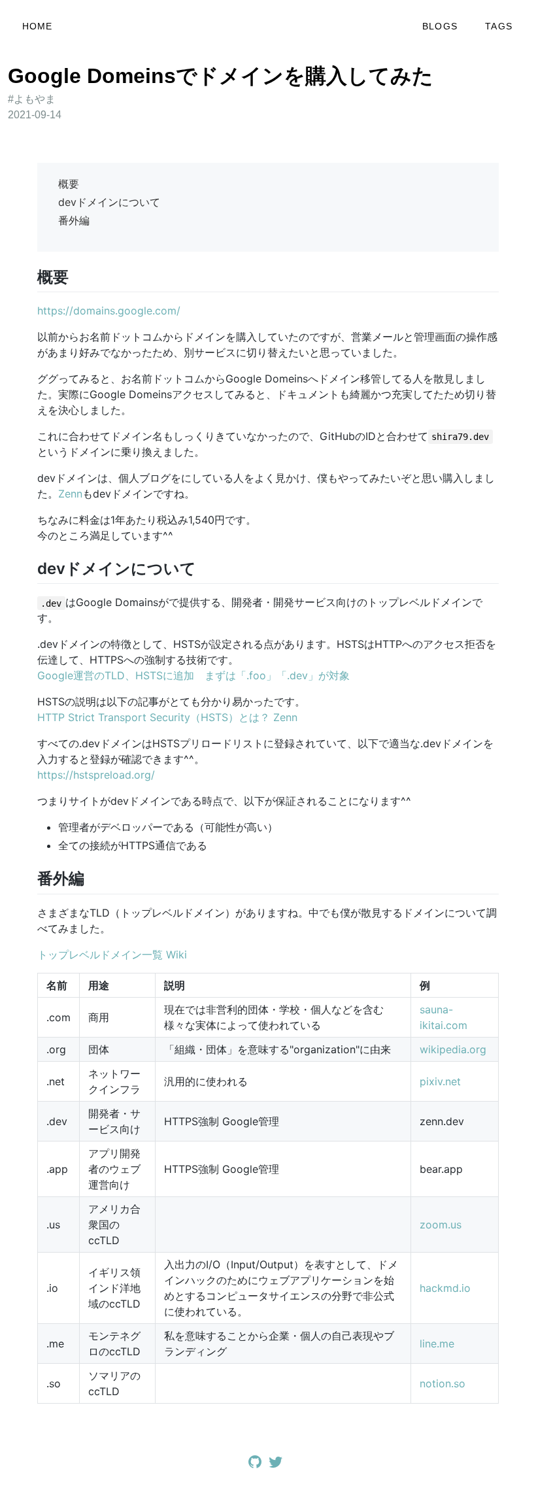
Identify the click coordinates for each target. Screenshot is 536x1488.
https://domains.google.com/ (108, 310)
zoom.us (440, 1224)
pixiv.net (440, 1081)
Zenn (70, 493)
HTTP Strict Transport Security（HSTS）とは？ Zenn (167, 717)
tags (498, 26)
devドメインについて (109, 202)
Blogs (440, 26)
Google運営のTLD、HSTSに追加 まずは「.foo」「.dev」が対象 (193, 675)
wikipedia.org (453, 1049)
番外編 (74, 220)
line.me (437, 1343)
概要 (68, 183)
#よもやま (32, 99)
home (37, 26)
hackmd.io (445, 1287)
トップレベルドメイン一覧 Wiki (112, 954)
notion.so (442, 1383)
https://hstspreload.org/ (96, 774)
